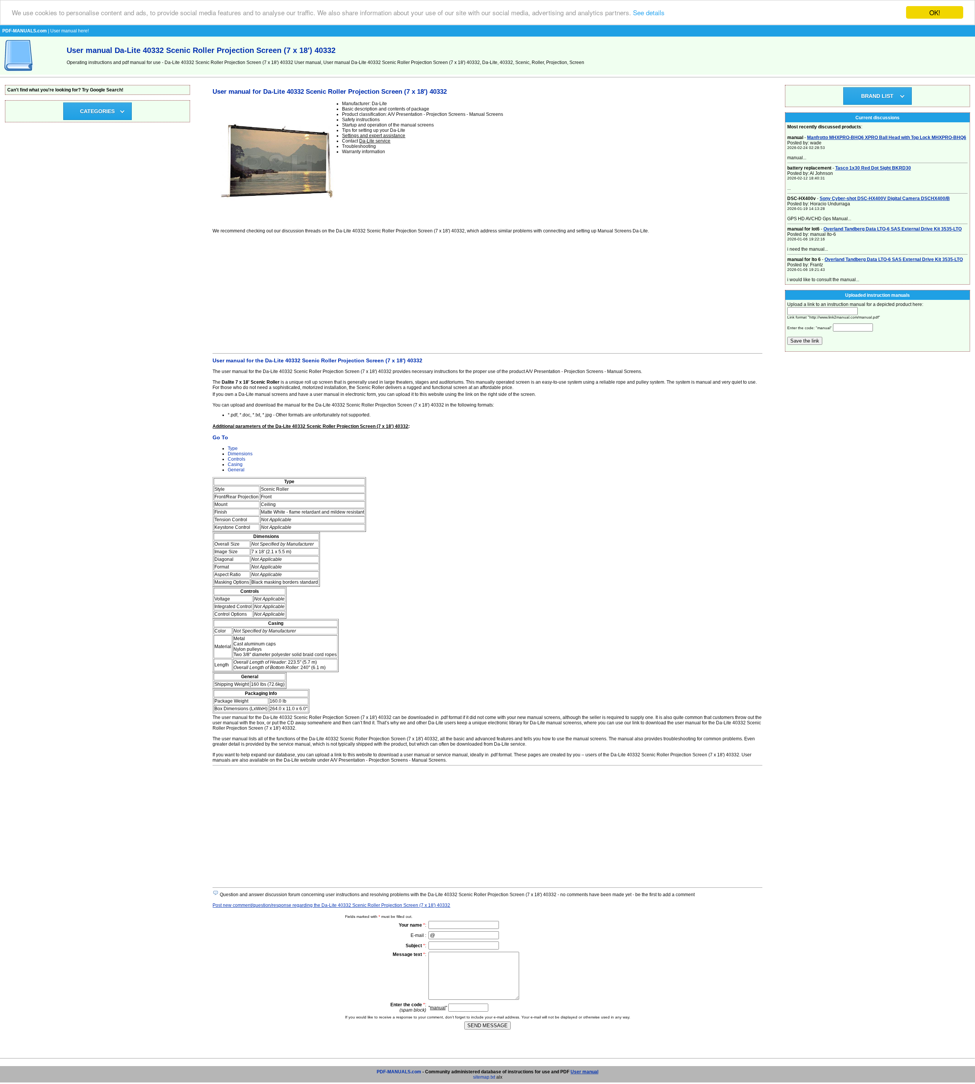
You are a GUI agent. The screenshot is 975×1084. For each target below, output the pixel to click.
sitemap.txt (484, 1077)
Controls (236, 459)
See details (649, 13)
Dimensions (240, 453)
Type (233, 448)
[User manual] (19, 73)
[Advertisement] (441, 292)
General (236, 469)
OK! (934, 12)
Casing (235, 464)
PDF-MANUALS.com (399, 1071)
